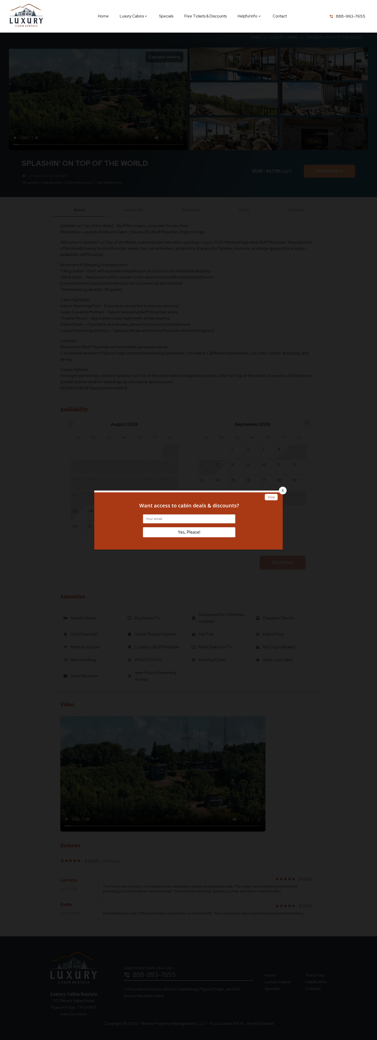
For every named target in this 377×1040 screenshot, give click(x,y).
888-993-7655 (350, 16)
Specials (166, 16)
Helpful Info (247, 16)
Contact (280, 16)
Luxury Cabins (132, 16)
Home (103, 16)
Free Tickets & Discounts (205, 16)
